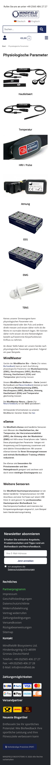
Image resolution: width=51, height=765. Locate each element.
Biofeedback (9, 366)
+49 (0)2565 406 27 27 (26, 659)
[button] (25, 38)
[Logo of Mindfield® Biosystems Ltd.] (25, 14)
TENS (25, 307)
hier (33, 413)
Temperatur (25, 129)
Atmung (25, 204)
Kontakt (8, 638)
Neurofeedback (26, 385)
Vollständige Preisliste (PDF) (20, 747)
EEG (25, 239)
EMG (25, 275)
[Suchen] (42, 29)
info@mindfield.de (23, 667)
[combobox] (20, 29)
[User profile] (5, 38)
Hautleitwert (25, 94)
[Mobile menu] (46, 38)
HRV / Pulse (25, 165)
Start (4, 46)
